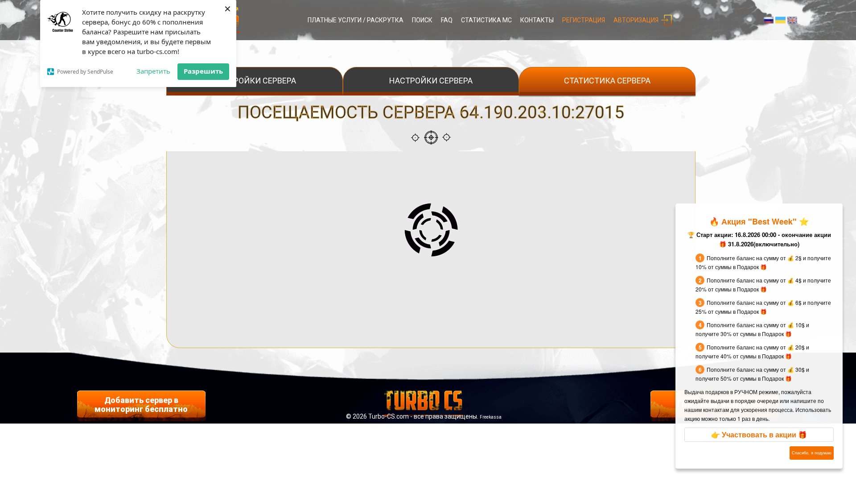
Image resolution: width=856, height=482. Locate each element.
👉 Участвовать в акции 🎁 (759, 434)
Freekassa (491, 417)
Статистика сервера (607, 80)
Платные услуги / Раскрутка (355, 20)
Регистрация (583, 20)
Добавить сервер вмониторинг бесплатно (141, 404)
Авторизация (635, 20)
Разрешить (203, 70)
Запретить (153, 70)
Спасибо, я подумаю (811, 453)
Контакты (537, 20)
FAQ (447, 20)
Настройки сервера (254, 80)
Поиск (422, 20)
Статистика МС (486, 20)
